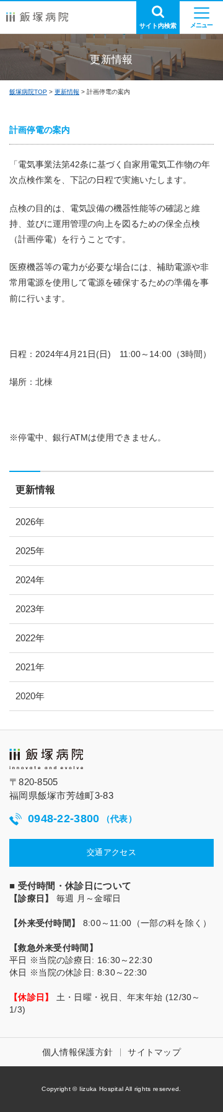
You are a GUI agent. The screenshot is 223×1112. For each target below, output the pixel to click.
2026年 (30, 521)
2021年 (30, 667)
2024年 (30, 580)
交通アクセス (111, 852)
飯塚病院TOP (28, 91)
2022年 (30, 638)
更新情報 (67, 91)
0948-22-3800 (82, 818)
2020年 (30, 696)
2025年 (30, 550)
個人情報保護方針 (77, 1052)
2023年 (30, 609)
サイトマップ (154, 1052)
